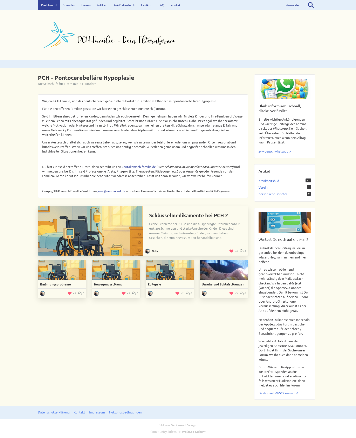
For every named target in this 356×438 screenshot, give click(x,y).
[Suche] (311, 5)
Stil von (178, 425)
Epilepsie (154, 284)
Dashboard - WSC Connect (277, 393)
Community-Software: (178, 431)
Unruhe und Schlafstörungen (223, 284)
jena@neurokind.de (111, 191)
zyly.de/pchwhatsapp (273, 151)
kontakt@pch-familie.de (139, 167)
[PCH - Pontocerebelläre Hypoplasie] (178, 35)
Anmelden (293, 5)
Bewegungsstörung (108, 284)
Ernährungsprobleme (55, 284)
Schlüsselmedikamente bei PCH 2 (188, 215)
